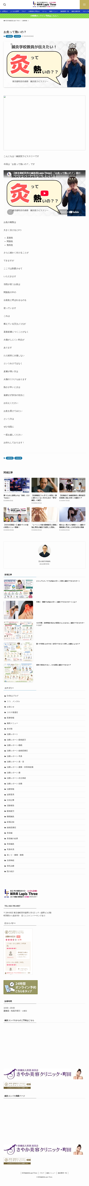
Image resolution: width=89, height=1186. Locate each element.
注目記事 (17, 36)
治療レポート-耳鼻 (14, 756)
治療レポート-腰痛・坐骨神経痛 (20, 767)
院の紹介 (10, 871)
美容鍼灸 (10, 844)
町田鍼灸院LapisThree (29, 1173)
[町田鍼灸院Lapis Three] (44, 4)
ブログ (42, 1173)
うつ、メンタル (13, 701)
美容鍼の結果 (12, 838)
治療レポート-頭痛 (14, 784)
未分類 (9, 729)
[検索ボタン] (4, 4)
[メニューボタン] (84, 4)
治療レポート (12, 734)
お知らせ (10, 707)
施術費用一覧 (62, 1173)
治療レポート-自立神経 (16, 778)
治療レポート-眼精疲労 (16, 740)
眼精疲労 (10, 811)
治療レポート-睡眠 (14, 745)
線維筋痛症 (11, 827)
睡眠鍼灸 (10, 816)
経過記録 (10, 822)
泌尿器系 (10, 794)
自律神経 (10, 860)
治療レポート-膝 (13, 773)
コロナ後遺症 (12, 712)
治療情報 (9, 36)
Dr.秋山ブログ (12, 696)
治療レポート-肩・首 (15, 762)
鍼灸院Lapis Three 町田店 (14, 972)
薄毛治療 (10, 866)
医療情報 (10, 718)
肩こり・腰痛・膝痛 (15, 855)
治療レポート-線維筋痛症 (17, 751)
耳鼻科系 (10, 849)
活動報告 (10, 805)
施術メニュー (12, 723)
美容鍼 (9, 833)
